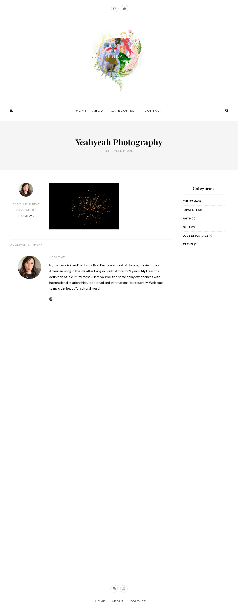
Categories (122, 110)
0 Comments (20, 244)
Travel (188, 244)
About (99, 110)
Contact (153, 110)
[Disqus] (91, 374)
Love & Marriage (195, 235)
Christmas (191, 201)
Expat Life (190, 210)
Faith (187, 218)
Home (81, 110)
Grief (187, 227)
